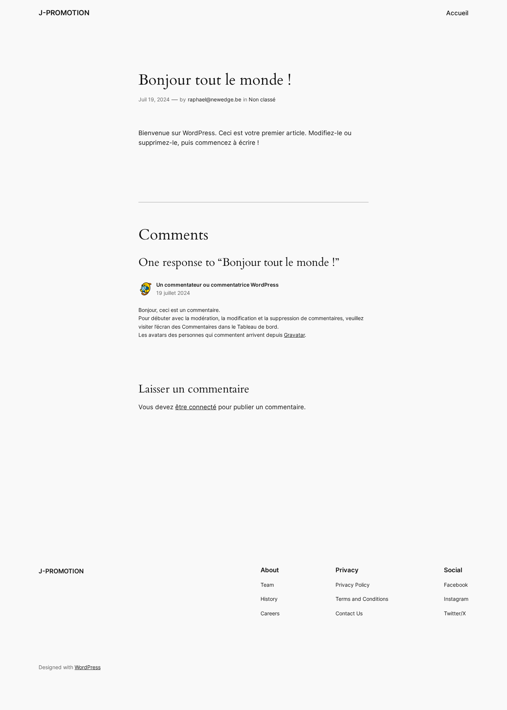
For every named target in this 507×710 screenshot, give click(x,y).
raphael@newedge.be (214, 99)
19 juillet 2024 (173, 293)
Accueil (457, 13)
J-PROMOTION (64, 12)
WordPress (88, 667)
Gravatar (294, 335)
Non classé (262, 99)
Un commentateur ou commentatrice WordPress (217, 284)
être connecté (195, 407)
